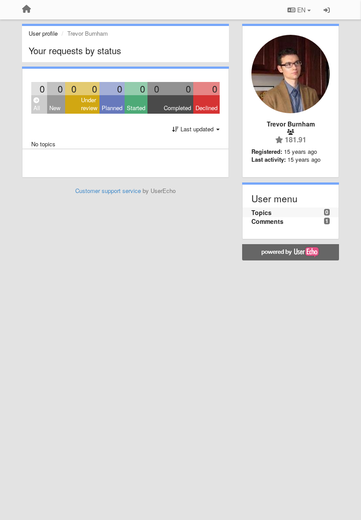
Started (136, 108)
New (54, 108)
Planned (112, 108)
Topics (261, 212)
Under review (89, 104)
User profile (43, 33)
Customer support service (108, 190)
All (36, 108)
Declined (206, 108)
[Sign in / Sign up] (327, 9)
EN (301, 9)
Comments (267, 221)
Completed (177, 108)
